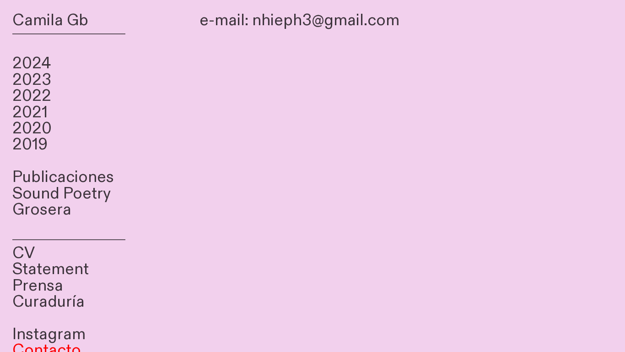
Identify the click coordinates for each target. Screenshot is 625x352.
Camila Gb (50, 20)
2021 (30, 112)
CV (23, 253)
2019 (30, 144)
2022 (31, 96)
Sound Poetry (61, 193)
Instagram (49, 334)
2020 (32, 128)
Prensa (37, 286)
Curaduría (48, 302)
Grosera (41, 209)
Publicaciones (63, 177)
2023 (31, 80)
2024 (31, 63)
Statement (50, 269)
